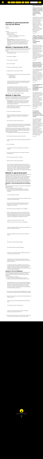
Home (9, 2)
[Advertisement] (18, 10)
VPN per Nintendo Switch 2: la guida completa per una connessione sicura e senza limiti (38, 11)
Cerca (40, 2)
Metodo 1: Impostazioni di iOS (12, 32)
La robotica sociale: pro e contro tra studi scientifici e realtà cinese (38, 113)
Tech (23, 2)
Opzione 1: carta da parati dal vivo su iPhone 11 (17, 35)
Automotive (27, 2)
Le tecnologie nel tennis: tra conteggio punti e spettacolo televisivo (37, 87)
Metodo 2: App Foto (10, 33)
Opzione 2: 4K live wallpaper (13, 36)
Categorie (13, 2)
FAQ (8, 37)
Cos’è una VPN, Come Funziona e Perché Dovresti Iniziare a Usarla (37, 64)
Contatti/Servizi (18, 2)
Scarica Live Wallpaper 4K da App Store (12, 276)
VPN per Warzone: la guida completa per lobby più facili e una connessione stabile (38, 39)
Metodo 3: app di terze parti (12, 34)
